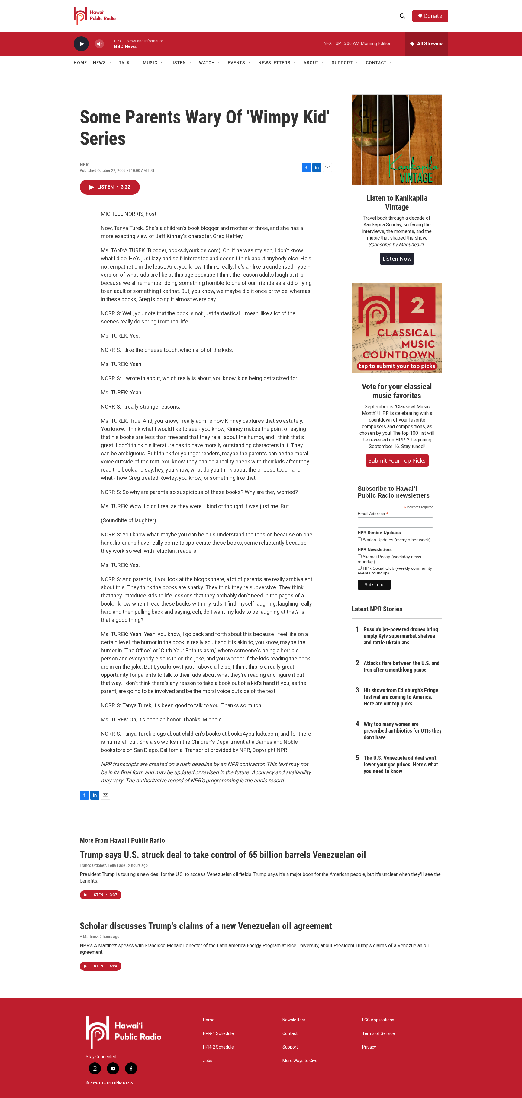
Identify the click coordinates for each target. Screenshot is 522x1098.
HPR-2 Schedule (218, 1047)
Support (290, 1047)
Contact (290, 1033)
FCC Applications (378, 1020)
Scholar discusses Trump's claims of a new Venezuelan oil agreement (206, 926)
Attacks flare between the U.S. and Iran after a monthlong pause (402, 666)
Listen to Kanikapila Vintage (396, 202)
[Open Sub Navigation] (110, 62)
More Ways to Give (299, 1060)
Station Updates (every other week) (396, 539)
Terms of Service (378, 1033)
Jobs (207, 1060)
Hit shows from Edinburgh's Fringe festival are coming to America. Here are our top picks (401, 697)
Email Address (373, 514)
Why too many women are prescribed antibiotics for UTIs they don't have (403, 730)
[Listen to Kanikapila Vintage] (397, 140)
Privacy (369, 1047)
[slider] (109, 43)
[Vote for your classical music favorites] (397, 328)
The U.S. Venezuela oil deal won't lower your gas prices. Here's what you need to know (401, 764)
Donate (433, 16)
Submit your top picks (397, 460)
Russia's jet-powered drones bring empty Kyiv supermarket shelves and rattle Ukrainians (401, 636)
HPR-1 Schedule (218, 1033)
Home (80, 62)
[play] (81, 43)
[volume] (99, 44)
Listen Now (397, 258)
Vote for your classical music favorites (397, 391)
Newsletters (293, 1020)
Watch (207, 62)
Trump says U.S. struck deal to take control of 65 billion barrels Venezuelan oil (223, 854)
